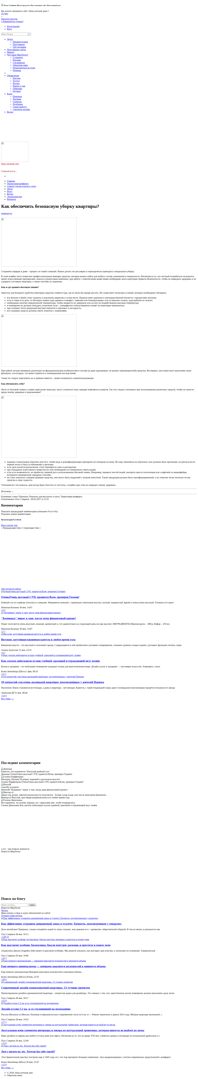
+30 (3, 979)
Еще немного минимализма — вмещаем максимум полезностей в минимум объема (53, 966)
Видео (10, 194)
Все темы (7, 698)
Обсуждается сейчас (11, 589)
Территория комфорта (18, 183)
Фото (9, 191)
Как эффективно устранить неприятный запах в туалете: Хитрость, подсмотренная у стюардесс (61, 923)
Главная (11, 181)
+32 (3, 958)
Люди (10, 189)
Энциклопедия (14, 196)
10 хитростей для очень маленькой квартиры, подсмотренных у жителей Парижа (52, 682)
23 (8, 937)
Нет (6, 13)
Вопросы (11, 199)
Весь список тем (9, 525)
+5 (2, 631)
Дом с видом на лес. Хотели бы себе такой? (28, 1051)
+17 (3, 1022)
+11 (3, 674)
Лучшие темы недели (11, 915)
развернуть (6, 213)
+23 (3, 1000)
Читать (4, 910)
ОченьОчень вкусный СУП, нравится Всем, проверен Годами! (40, 597)
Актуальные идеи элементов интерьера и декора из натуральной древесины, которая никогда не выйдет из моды (72, 1030)
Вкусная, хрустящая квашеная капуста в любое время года (38, 639)
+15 (3, 1043)
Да (2, 13)
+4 (2, 610)
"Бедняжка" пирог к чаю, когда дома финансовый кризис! (38, 618)
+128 (3, 937)
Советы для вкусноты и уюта (21, 186)
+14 (3, 695)
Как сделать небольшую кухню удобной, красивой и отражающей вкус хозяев (50, 660)
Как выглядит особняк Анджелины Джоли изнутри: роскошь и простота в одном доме (55, 945)
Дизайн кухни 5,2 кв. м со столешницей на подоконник (36, 1008)
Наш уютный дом (10, 163)
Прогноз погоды (18, 65)
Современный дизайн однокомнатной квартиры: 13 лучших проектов (45, 987)
